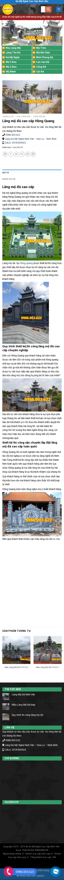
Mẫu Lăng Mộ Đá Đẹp (23, 704)
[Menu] (58, 9)
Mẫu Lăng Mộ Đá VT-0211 (47, 667)
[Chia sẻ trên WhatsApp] (5, 154)
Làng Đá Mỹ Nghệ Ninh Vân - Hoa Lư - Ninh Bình (30, 138)
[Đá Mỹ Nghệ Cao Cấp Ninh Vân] (14, 9)
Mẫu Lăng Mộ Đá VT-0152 (16, 667)
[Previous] (2, 657)
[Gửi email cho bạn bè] (22, 154)
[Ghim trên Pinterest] (27, 154)
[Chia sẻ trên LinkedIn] (33, 154)
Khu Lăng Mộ (23, 116)
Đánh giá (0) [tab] (8, 179)
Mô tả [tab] (5, 172)
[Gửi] (48, 9)
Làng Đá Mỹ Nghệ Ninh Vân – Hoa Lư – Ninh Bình (31, 745)
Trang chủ (8, 116)
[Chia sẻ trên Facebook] (10, 154)
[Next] (61, 657)
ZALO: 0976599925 (15, 142)
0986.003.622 (12, 134)
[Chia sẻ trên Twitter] (16, 154)
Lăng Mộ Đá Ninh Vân (23, 694)
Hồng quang (26, 263)
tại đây (56, 539)
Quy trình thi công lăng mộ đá (27, 714)
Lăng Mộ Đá (39, 116)
